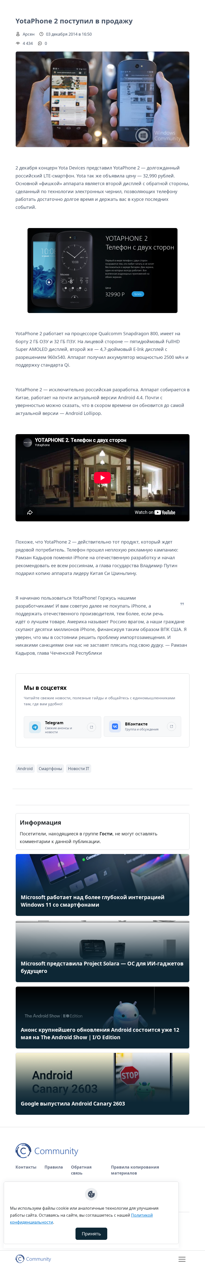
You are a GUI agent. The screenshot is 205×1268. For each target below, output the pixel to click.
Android (25, 768)
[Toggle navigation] (182, 1259)
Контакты (26, 1167)
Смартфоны (50, 768)
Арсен (28, 34)
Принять (91, 1234)
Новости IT (78, 768)
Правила (53, 1167)
